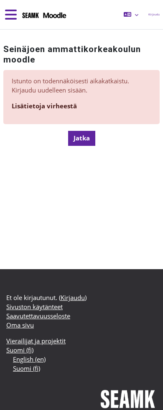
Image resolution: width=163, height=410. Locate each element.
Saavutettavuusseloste (38, 316)
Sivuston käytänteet (34, 306)
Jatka (82, 138)
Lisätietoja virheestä (44, 106)
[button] (131, 14)
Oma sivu (20, 325)
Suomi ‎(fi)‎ (19, 350)
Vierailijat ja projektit (36, 341)
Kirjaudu (154, 14)
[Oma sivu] (44, 15)
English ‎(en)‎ (29, 359)
